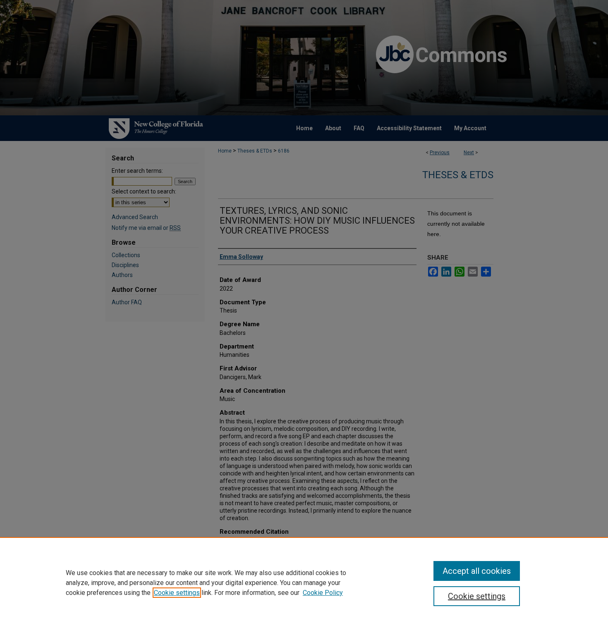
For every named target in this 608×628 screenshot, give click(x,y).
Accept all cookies (477, 571)
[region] (304, 582)
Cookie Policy (323, 593)
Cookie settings (177, 593)
